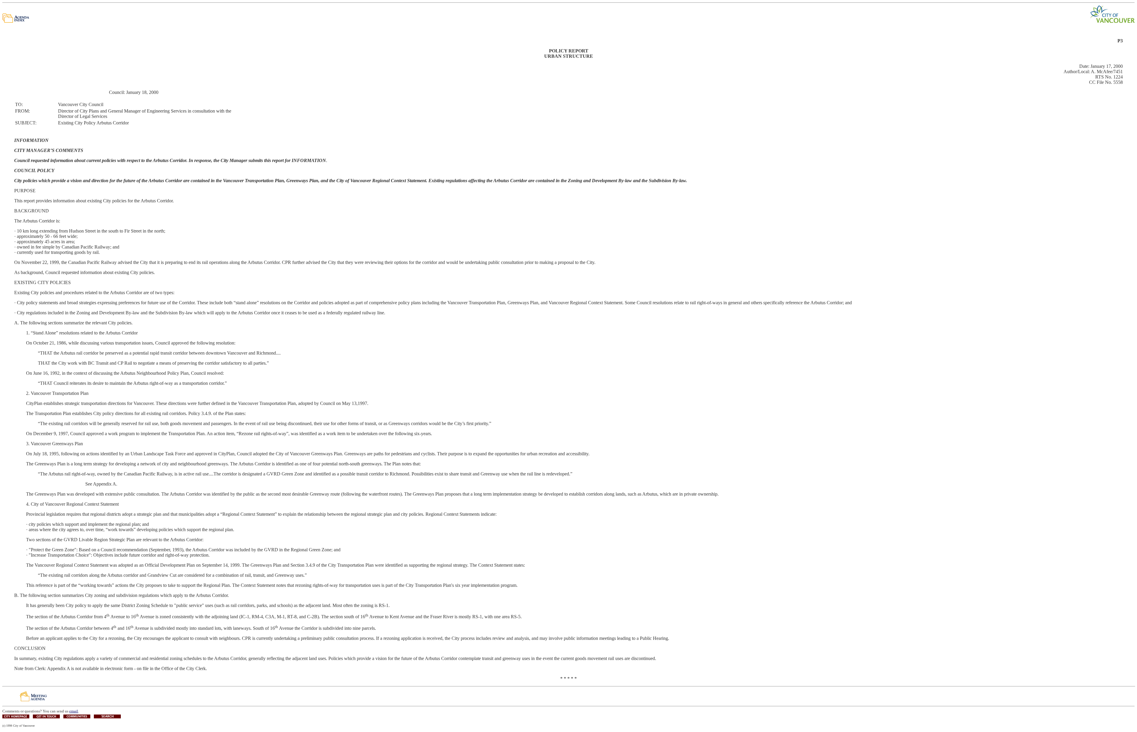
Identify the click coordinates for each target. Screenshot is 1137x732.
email (73, 711)
